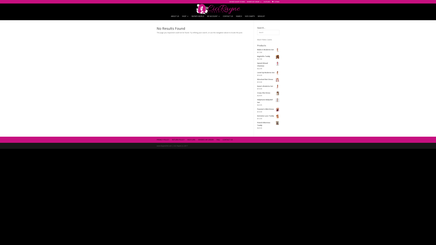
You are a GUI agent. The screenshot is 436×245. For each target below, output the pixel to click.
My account (212, 16)
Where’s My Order (253, 2)
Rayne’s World (198, 16)
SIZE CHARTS (250, 16)
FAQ (218, 140)
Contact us (228, 16)
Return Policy (178, 140)
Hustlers (267, 2)
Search (239, 16)
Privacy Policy (163, 140)
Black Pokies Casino (264, 40)
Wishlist (261, 16)
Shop (184, 16)
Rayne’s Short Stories (237, 2)
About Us (175, 16)
